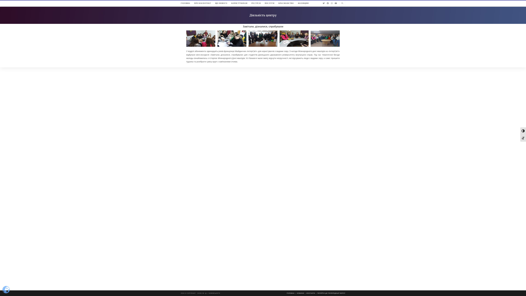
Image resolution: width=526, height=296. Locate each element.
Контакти (310, 293)
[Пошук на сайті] (342, 3)
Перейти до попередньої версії (331, 293)
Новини (300, 293)
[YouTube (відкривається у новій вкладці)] (336, 3)
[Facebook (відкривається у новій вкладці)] (328, 3)
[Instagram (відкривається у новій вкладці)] (332, 3)
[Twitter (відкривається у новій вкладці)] (324, 3)
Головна (291, 293)
